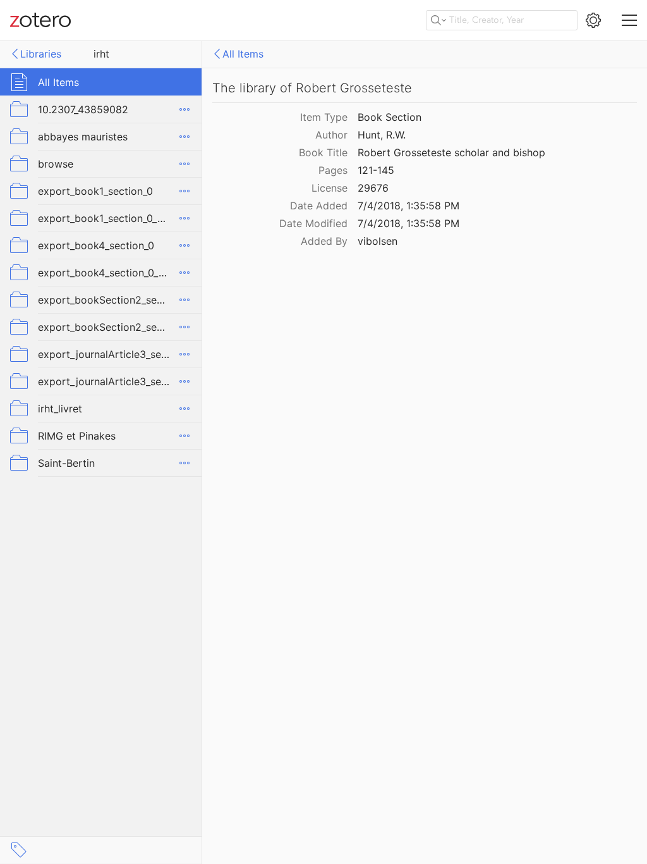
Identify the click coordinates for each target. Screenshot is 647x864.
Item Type (324, 117)
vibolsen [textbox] (377, 241)
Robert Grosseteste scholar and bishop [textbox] (451, 152)
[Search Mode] (438, 20)
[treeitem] (101, 82)
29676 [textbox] (373, 188)
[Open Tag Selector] (19, 850)
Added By (324, 241)
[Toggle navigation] (629, 20)
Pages (333, 170)
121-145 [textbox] (376, 170)
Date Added (319, 205)
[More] (184, 109)
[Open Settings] (593, 20)
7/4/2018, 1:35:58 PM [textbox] (408, 205)
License (329, 188)
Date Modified (313, 223)
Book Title (323, 152)
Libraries (40, 53)
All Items (242, 53)
